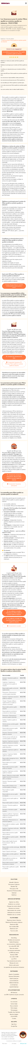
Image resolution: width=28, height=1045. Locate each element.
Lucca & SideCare (14, 980)
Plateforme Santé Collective (14, 920)
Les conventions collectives (14, 944)
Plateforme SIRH (14, 924)
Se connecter (14, 1001)
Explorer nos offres (14, 902)
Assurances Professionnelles (14, 890)
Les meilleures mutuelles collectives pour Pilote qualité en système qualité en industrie (14, 612)
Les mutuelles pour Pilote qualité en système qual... (12, 82)
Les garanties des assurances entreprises (14, 967)
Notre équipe (14, 1008)
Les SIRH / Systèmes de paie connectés (14, 994)
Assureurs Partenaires (14, 976)
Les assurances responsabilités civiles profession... (12, 77)
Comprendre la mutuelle (15, 626)
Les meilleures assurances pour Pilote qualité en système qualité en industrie (14, 52)
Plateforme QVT (14, 928)
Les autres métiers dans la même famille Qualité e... (12, 89)
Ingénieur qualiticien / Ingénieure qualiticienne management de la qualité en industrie (10, 815)
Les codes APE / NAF (14, 946)
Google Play (14, 1026)
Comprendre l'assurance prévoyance (15, 484)
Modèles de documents (14, 940)
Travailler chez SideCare (14, 1012)
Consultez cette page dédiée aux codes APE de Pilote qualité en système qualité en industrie (14, 286)
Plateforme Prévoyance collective (14, 922)
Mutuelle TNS (14, 886)
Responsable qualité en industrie (10, 802)
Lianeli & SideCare (14, 987)
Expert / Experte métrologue (9, 851)
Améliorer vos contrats (14, 904)
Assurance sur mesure (14, 908)
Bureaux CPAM (14, 954)
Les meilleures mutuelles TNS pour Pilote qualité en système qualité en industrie (14, 620)
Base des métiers (14, 948)
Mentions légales (14, 1014)
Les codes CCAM (14, 956)
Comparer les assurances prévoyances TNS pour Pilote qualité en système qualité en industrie (14, 477)
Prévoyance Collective (14, 884)
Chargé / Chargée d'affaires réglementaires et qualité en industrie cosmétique (9, 702)
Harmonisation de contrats (14, 910)
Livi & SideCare (14, 985)
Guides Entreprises (14, 942)
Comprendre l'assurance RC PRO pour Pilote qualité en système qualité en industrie (14, 364)
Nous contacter (14, 1006)
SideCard (14, 893)
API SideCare (14, 992)
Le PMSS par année (14, 952)
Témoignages (14, 1010)
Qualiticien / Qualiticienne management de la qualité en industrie (10, 683)
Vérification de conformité (13, 912)
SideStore (14, 895)
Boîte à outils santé (14, 965)
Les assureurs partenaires (14, 950)
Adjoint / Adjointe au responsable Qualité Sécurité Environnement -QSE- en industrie (11, 777)
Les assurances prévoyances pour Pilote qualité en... (13, 80)
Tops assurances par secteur (14, 961)
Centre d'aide (14, 1004)
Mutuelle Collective (14, 882)
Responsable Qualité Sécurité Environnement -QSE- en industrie (10, 842)
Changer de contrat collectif (14, 906)
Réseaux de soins (14, 963)
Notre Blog (14, 938)
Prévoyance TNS (14, 888)
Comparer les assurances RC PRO (14, 357)
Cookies (14, 1018)
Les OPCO (14, 959)
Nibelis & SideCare (13, 982)
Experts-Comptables (14, 974)
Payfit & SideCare (14, 978)
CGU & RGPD (14, 1016)
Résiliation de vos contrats (13, 914)
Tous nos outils (14, 930)
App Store (14, 1024)
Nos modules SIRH (14, 926)
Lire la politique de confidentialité (7, 1038)
